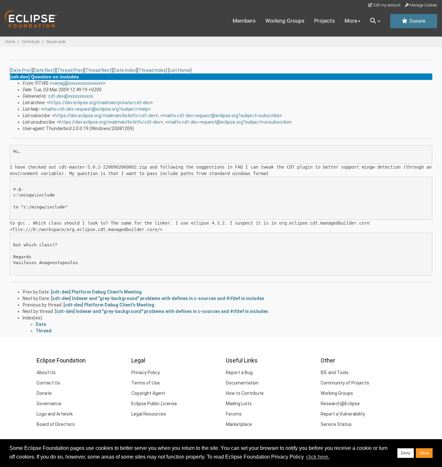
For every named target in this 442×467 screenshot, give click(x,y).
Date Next (44, 70)
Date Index (125, 70)
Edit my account (386, 5)
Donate (416, 21)
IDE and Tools (334, 372)
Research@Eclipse (340, 403)
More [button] (351, 20)
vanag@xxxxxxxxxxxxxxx (77, 83)
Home (10, 41)
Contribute (30, 41)
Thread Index (152, 70)
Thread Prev (70, 70)
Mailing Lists (239, 403)
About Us (46, 372)
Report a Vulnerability (343, 414)
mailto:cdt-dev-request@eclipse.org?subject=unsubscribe (229, 122)
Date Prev (21, 70)
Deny (405, 453)
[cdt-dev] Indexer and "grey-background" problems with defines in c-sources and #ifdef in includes (157, 298)
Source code (55, 41)
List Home (179, 70)
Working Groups (284, 20)
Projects (324, 20)
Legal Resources (148, 414)
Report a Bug (239, 372)
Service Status (336, 424)
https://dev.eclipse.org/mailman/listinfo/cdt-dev (105, 115)
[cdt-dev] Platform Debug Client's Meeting (96, 292)
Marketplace (239, 424)
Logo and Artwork (55, 414)
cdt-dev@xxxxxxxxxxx (70, 96)
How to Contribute (245, 393)
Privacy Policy (145, 372)
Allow (424, 453)
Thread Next (98, 70)
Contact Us (48, 382)
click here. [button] (317, 457)
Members (244, 20)
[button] (375, 21)
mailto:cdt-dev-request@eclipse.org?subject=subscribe (221, 115)
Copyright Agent (148, 393)
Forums (234, 414)
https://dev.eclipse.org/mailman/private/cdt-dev (99, 102)
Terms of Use (145, 382)
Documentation (242, 382)
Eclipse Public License (154, 403)
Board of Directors (56, 424)
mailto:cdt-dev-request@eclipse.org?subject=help (95, 109)
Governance (49, 403)
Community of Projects (345, 382)
